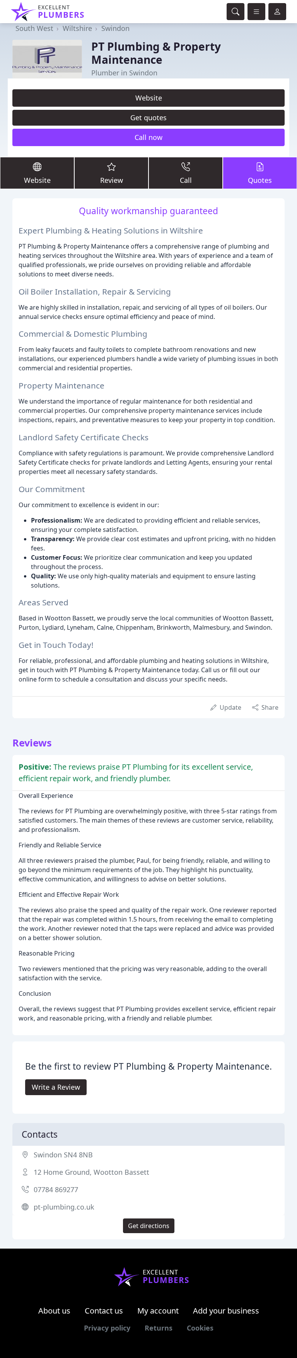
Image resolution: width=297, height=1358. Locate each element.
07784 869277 (56, 1189)
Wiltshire (77, 28)
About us (54, 1310)
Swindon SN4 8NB (63, 1154)
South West (34, 28)
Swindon (115, 28)
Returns (158, 1327)
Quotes (260, 180)
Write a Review (56, 1087)
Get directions (148, 1226)
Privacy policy (107, 1327)
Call (186, 180)
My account (158, 1310)
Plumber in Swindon (124, 72)
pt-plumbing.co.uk (64, 1206)
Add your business (226, 1310)
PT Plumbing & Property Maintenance (156, 53)
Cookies (200, 1327)
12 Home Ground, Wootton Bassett (91, 1172)
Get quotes (148, 117)
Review (111, 180)
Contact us (104, 1310)
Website (148, 97)
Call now (148, 137)
